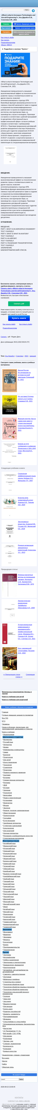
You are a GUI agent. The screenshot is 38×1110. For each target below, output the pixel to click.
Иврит (5, 907)
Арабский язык (8, 879)
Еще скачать (6, 28)
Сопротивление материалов (13, 838)
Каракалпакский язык (11, 924)
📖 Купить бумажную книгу (24, 24)
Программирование (10, 1016)
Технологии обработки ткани (13, 984)
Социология (7, 767)
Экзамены (6, 724)
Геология (6, 996)
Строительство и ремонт (12, 982)
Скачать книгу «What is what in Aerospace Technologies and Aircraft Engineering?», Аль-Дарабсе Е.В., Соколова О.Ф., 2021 (18, 291)
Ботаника (6, 777)
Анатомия (7, 775)
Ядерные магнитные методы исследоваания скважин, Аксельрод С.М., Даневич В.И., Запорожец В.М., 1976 (26, 579)
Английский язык (9, 843)
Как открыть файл (7, 37)
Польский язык (8, 891)
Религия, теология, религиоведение (16, 810)
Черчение (6, 790)
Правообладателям (10, 328)
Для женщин (7, 1006)
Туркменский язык (9, 922)
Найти (4, 1064)
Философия (7, 795)
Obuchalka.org (9, 1104)
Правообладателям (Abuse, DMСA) (8, 44)
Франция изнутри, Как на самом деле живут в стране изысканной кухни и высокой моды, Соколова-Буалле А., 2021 (27, 424)
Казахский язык (8, 884)
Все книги (5, 1058)
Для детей (7, 760)
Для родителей (8, 831)
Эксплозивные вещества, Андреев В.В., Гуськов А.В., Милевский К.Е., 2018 (27, 525)
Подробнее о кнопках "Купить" (16, 49)
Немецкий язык (8, 851)
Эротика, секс (8, 1041)
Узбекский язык (8, 869)
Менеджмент (8, 932)
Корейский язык (9, 871)
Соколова (19, 356)
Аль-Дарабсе (10, 356)
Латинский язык (9, 856)
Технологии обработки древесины (15, 989)
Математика (7, 739)
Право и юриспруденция (12, 798)
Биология (6, 755)
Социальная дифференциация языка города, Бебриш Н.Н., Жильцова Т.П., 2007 (27, 477)
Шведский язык (8, 899)
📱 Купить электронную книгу (24, 28)
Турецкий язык (8, 881)
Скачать (6, 24)
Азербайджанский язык (11, 876)
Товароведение (9, 950)
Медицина (7, 1019)
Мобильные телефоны (11, 979)
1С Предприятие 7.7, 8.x (12, 1031)
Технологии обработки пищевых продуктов (18, 987)
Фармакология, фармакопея (13, 965)
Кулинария (7, 1049)
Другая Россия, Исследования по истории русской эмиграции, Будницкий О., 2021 (26, 374)
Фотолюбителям (9, 957)
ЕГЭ (3, 721)
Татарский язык (9, 866)
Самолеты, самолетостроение (14, 974)
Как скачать (5, 40)
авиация (33, 356)
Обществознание (9, 813)
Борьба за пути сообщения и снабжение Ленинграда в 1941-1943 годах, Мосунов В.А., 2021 (27, 448)
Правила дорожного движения (14, 772)
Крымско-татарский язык (12, 874)
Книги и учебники (8, 732)
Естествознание (9, 820)
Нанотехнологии (9, 967)
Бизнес (5, 945)
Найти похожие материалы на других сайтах (24, 33)
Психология (7, 793)
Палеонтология (9, 815)
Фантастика (7, 1028)
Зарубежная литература (12, 823)
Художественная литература (13, 780)
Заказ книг (7, 999)
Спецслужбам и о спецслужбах (14, 1022)
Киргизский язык (9, 919)
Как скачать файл (9, 324)
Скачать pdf (19, 304)
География (7, 818)
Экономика (7, 937)
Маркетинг (7, 934)
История (6, 788)
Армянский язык (9, 864)
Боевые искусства (10, 1051)
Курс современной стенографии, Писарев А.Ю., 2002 (26, 651)
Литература (7, 745)
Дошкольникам (8, 734)
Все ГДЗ (5, 718)
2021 (26, 356)
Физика (5, 747)
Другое (4, 1061)
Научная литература (10, 833)
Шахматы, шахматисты (11, 1014)
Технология (7, 765)
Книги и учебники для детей (13, 697)
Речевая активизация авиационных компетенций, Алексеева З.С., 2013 (27, 549)
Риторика (6, 783)
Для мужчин (7, 1036)
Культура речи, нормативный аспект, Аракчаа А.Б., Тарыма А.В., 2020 (26, 501)
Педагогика (7, 770)
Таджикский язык (9, 927)
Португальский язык (10, 894)
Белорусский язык (9, 861)
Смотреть (6, 32)
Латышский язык (9, 889)
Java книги (7, 1001)
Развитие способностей (11, 1011)
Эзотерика (7, 955)
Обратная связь (8, 1067)
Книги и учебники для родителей (15, 700)
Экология (6, 808)
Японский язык (8, 902)
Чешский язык (8, 896)
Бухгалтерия (7, 942)
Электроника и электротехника (14, 962)
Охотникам (7, 977)
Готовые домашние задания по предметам (17, 715)
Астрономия (7, 800)
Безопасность (8, 1046)
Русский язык (8, 742)
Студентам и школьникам (12, 826)
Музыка (6, 805)
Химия (5, 752)
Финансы (6, 940)
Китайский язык (9, 909)
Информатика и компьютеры (13, 750)
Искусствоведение (10, 762)
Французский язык (9, 846)
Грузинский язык (9, 917)
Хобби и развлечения (11, 960)
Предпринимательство (11, 947)
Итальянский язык (9, 853)
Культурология (8, 828)
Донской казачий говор (11, 904)
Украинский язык (9, 858)
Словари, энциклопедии (12, 1044)
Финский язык (8, 912)
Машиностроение (9, 1004)
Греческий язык (8, 886)
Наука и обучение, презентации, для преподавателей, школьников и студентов (17, 728)
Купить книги (19, 318)
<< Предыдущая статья (11, 674)
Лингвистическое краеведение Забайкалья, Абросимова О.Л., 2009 (26, 604)
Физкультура (7, 803)
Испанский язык (9, 848)
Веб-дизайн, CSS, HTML (12, 1033)
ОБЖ (5, 785)
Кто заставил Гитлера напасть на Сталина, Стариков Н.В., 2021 (26, 399)
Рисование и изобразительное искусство (18, 836)
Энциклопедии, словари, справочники (16, 1055)
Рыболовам (7, 1038)
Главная (5, 712)
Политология (8, 757)
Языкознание (8, 914)
